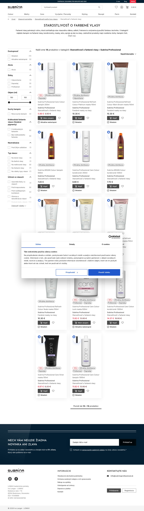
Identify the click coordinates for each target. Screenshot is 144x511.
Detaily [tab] (72, 244)
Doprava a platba (63, 488)
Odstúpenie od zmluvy (65, 485)
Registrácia (129, 490)
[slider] (9, 102)
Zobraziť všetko (17, 206)
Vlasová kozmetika (25, 19)
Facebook (16, 479)
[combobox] (128, 54)
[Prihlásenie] (121, 7)
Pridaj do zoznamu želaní (59, 118)
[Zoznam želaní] (116, 7)
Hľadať (99, 7)
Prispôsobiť (70, 272)
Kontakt (60, 492)
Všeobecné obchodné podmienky (69, 476)
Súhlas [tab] (38, 244)
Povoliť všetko (104, 272)
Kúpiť (80, 118)
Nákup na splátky (64, 482)
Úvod (13, 19)
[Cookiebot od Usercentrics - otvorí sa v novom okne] (110, 237)
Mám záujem (48, 118)
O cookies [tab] (106, 244)
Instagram (10, 479)
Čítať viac (72, 36)
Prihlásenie (113, 490)
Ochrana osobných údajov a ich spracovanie (74, 479)
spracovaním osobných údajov (93, 450)
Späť (9, 19)
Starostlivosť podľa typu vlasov (46, 19)
